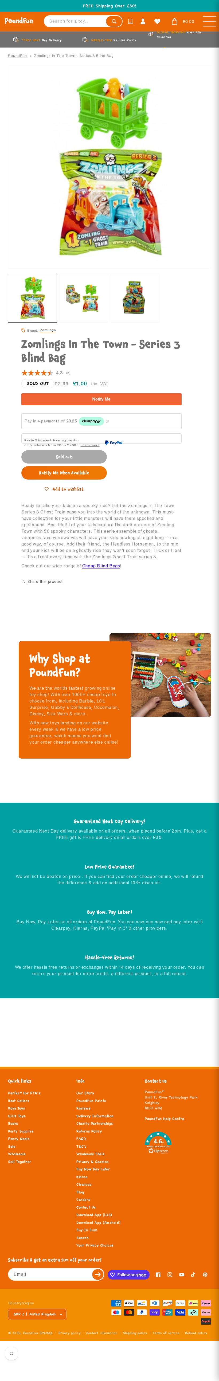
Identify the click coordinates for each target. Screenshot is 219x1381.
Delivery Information (95, 1116)
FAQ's (81, 1139)
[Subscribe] (98, 1274)
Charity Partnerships (94, 1123)
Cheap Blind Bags (101, 566)
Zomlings (48, 330)
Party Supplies (20, 1131)
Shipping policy (135, 1333)
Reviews (83, 1108)
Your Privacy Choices (95, 1245)
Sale (11, 1146)
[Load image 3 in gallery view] (135, 298)
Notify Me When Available (64, 472)
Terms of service (166, 1333)
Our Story (85, 1093)
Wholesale (16, 1154)
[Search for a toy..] (114, 21)
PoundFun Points (91, 1101)
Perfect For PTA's (24, 1093)
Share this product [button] (45, 581)
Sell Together (19, 1162)
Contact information (101, 1333)
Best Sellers (18, 1101)
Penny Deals (19, 1139)
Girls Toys (16, 1116)
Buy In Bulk (86, 1230)
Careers (83, 1200)
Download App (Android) (98, 1223)
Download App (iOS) (94, 1215)
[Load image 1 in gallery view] (32, 298)
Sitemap (46, 1333)
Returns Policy (89, 1131)
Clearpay (84, 1184)
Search (82, 1238)
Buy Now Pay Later (93, 1169)
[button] (181, 22)
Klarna (82, 1177)
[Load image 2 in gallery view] (84, 298)
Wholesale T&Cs (90, 1154)
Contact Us (86, 1207)
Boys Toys (16, 1108)
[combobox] (83, 21)
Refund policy (196, 1333)
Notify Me (101, 399)
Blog (80, 1192)
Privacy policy (69, 1333)
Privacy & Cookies (92, 1162)
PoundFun (17, 55)
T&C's (81, 1146)
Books (13, 1123)
